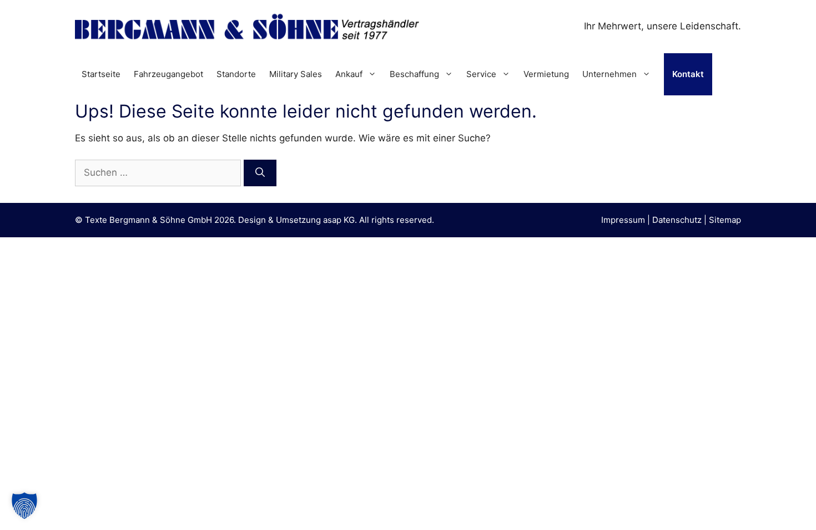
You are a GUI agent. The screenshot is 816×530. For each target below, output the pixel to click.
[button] (24, 505)
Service (481, 74)
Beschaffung (414, 74)
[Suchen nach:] (159, 172)
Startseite (101, 74)
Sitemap (725, 220)
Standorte (236, 74)
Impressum (623, 220)
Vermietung (546, 74)
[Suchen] (260, 173)
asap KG (339, 220)
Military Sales (295, 74)
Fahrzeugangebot (168, 74)
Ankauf (348, 74)
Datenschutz (677, 220)
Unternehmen (609, 74)
